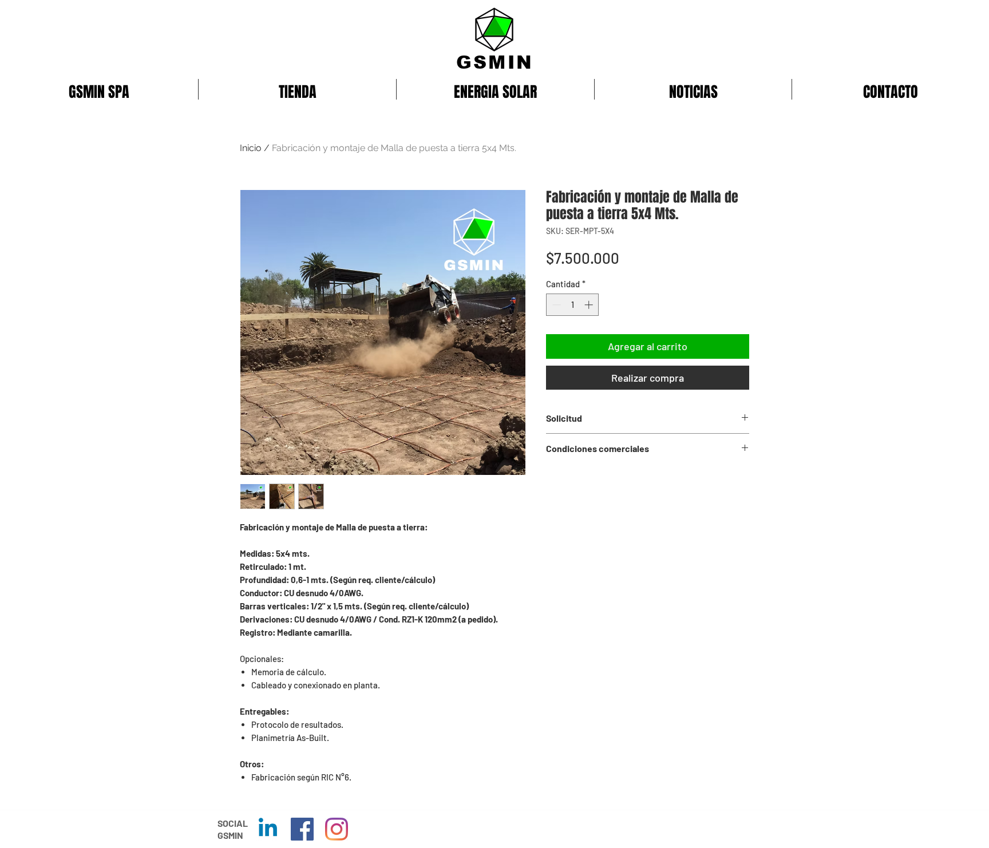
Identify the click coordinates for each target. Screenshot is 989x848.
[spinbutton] (572, 304)
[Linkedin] (267, 829)
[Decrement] (555, 304)
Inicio (251, 147)
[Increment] (590, 304)
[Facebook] (302, 829)
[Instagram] (336, 829)
